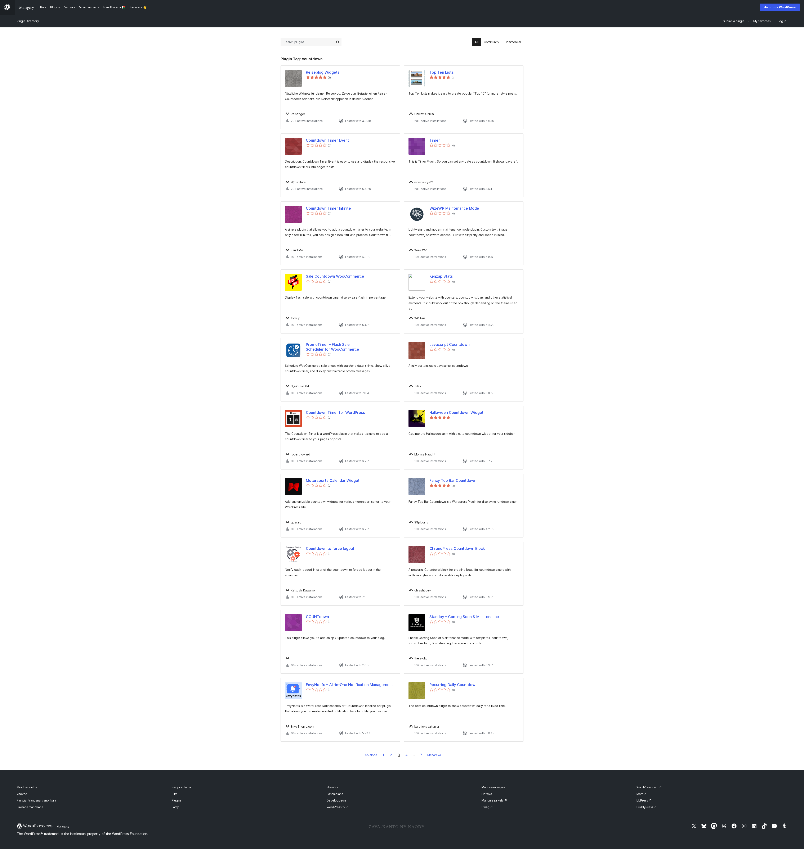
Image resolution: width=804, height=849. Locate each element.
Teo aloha (370, 755)
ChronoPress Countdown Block (457, 548)
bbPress (644, 800)
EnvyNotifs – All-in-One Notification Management (349, 684)
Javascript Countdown (449, 344)
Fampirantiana (181, 787)
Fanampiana (335, 794)
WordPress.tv (338, 807)
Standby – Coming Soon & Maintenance (464, 616)
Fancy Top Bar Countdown (452, 480)
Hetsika (487, 794)
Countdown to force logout (330, 548)
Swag (487, 807)
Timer (434, 140)
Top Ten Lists (441, 72)
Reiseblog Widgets (323, 72)
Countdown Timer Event (327, 140)
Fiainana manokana (30, 807)
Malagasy (63, 826)
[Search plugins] (337, 42)
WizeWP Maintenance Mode (454, 208)
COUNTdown (317, 616)
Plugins (177, 800)
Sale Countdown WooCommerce (335, 276)
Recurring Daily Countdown (453, 684)
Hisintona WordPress (780, 7)
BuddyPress (646, 807)
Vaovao (22, 794)
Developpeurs (337, 800)
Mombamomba (27, 787)
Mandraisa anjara (493, 787)
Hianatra (332, 787)
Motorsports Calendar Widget (332, 480)
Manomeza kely (494, 800)
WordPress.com (649, 787)
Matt (641, 794)
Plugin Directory (28, 21)
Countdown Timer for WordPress (335, 412)
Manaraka (434, 755)
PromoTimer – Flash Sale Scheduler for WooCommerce (332, 346)
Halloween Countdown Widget (456, 412)
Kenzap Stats (441, 276)
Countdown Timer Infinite (328, 208)
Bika (175, 794)
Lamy (175, 807)
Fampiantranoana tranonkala (36, 800)
